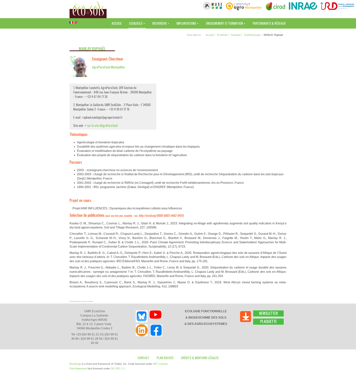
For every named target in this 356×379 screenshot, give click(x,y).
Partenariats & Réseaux (269, 23)
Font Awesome (78, 368)
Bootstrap (75, 363)
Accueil (117, 23)
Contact (143, 357)
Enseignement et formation (224, 23)
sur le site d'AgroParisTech (102, 125)
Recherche (159, 23)
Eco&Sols (136, 23)
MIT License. (160, 363)
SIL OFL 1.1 (118, 368)
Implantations (186, 23)
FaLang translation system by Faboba (81, 301)
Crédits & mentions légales (200, 357)
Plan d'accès (165, 357)
